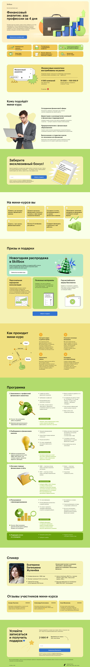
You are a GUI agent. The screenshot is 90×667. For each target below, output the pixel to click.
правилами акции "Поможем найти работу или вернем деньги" (20, 182)
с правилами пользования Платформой (19, 181)
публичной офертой (30, 181)
